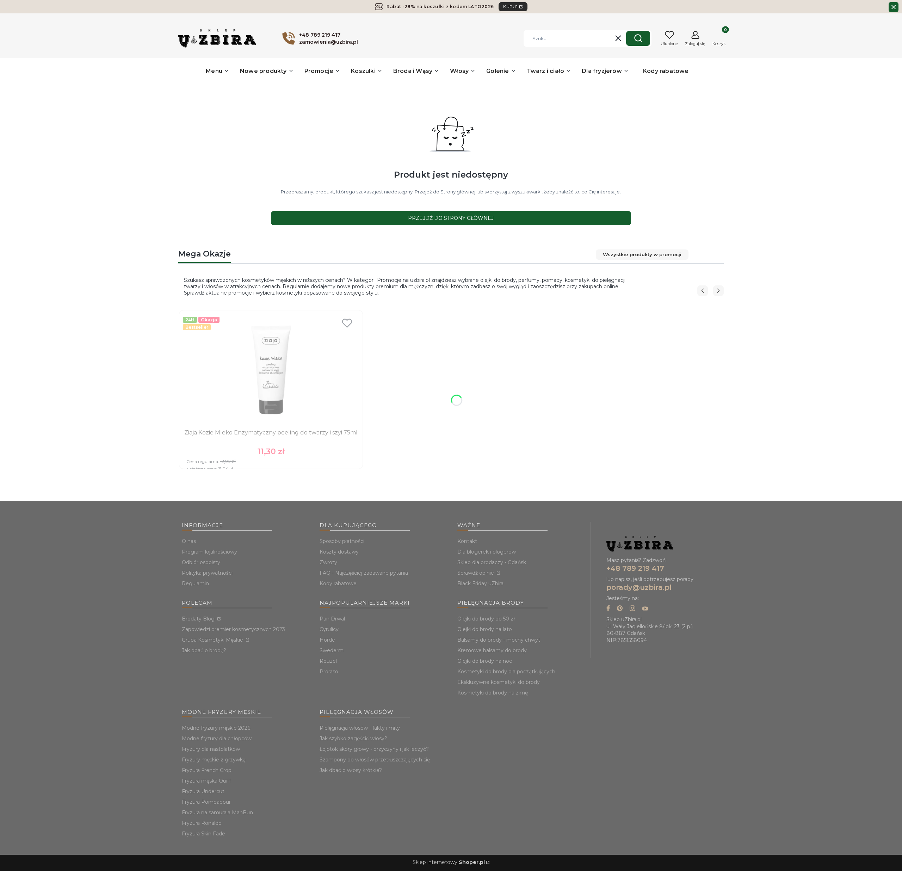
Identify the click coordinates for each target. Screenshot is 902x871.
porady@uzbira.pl (639, 587)
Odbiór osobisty (201, 562)
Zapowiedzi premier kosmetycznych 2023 (233, 629)
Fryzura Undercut (203, 791)
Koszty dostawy (339, 552)
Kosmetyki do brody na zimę (492, 693)
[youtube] (645, 609)
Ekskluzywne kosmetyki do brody (498, 682)
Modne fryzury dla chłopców (217, 738)
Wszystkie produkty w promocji (642, 254)
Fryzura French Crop (206, 770)
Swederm (332, 650)
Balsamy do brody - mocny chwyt (498, 640)
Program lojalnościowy (209, 552)
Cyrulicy (329, 629)
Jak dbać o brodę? (204, 650)
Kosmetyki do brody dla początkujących (506, 671)
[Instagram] (632, 609)
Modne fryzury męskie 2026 (216, 728)
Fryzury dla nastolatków (211, 749)
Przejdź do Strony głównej (451, 218)
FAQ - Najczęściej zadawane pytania (364, 573)
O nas (189, 541)
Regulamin (195, 583)
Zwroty (328, 562)
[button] (638, 38)
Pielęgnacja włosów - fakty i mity (360, 728)
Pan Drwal (332, 619)
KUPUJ (510, 6)
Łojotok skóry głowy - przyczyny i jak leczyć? (374, 749)
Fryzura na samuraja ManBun (217, 812)
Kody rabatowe (338, 583)
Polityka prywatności (207, 573)
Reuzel (328, 661)
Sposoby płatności (342, 541)
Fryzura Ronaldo (202, 823)
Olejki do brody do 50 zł (486, 619)
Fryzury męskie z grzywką (214, 759)
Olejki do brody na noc (484, 661)
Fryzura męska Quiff (206, 781)
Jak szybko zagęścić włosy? (353, 738)
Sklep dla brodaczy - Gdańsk (491, 562)
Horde (327, 640)
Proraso (329, 671)
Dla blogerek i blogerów (486, 552)
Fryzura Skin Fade (203, 833)
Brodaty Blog (199, 619)
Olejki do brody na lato (484, 629)
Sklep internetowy (449, 862)
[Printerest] (620, 609)
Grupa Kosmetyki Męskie (213, 640)
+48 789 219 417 (635, 568)
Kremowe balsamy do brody (492, 650)
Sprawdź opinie (476, 573)
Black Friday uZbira (480, 583)
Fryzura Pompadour (206, 802)
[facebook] (608, 609)
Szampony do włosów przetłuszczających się (375, 759)
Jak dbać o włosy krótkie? (351, 770)
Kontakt (467, 541)
